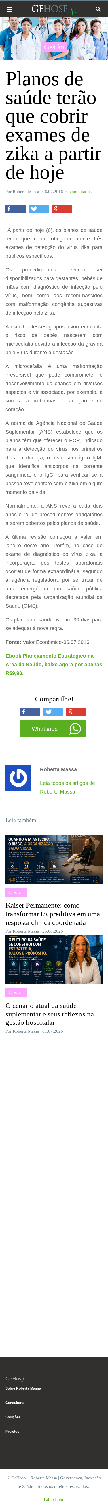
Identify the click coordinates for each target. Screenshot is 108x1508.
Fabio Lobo (54, 1499)
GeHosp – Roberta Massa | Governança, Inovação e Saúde (54, 10)
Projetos (12, 1432)
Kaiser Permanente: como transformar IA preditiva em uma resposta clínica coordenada (52, 913)
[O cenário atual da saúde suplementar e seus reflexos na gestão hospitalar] (54, 959)
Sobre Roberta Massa (23, 1388)
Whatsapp (45, 729)
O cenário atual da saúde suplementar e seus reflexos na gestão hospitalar (49, 1014)
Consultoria (14, 1403)
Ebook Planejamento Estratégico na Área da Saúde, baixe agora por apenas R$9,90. (53, 664)
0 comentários (79, 191)
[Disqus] (54, 1116)
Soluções (13, 1417)
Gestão (54, 47)
